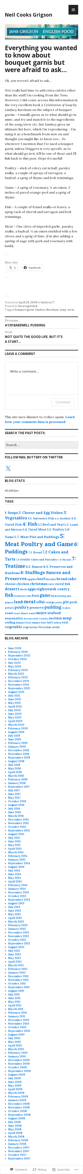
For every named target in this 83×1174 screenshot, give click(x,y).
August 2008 (16, 1118)
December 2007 (18, 1147)
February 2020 (18, 728)
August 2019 (16, 732)
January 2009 (17, 1100)
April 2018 (15, 772)
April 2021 (15, 706)
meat (30, 601)
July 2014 (14, 870)
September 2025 (19, 655)
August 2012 (16, 947)
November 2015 (18, 823)
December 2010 (18, 1020)
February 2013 (17, 925)
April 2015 (15, 848)
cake (71, 578)
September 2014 (19, 863)
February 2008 (18, 1140)
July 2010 (14, 1038)
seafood (54, 613)
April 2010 (15, 1045)
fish (9, 595)
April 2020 (15, 721)
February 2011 (17, 1012)
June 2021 (14, 699)
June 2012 (14, 954)
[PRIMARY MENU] (73, 10)
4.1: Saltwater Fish (41, 518)
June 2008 (15, 1125)
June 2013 (14, 910)
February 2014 (17, 885)
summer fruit (38, 622)
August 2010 (16, 1034)
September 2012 (19, 943)
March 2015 (16, 852)
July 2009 (14, 1078)
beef (41, 579)
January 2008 (17, 1144)
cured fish (62, 584)
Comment (63, 402)
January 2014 (17, 889)
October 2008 (17, 1111)
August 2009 (16, 1074)
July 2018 (14, 765)
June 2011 (14, 998)
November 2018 (18, 754)
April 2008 (15, 1133)
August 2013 (16, 903)
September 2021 (19, 688)
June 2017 (14, 794)
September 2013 (19, 899)
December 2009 (19, 1060)
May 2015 (14, 845)
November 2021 (18, 684)
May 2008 (14, 1129)
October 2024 (17, 659)
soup (63, 309)
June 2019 (14, 739)
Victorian (44, 627)
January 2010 (17, 1056)
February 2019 (17, 743)
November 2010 (18, 1023)
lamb (18, 601)
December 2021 (18, 681)
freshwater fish (22, 595)
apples (32, 579)
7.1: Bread (35, 552)
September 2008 (19, 1114)
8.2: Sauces (34, 567)
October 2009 (17, 1067)
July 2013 (14, 907)
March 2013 (16, 921)
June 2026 (14, 648)
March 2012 (16, 965)
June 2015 (14, 841)
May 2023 (14, 666)
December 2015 (18, 819)
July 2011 (14, 994)
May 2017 (14, 797)
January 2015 (16, 859)
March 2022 (16, 673)
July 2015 (14, 837)
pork (73, 602)
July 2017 (14, 790)
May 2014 (14, 878)
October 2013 (17, 896)
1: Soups (11, 513)
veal (65, 622)
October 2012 (17, 940)
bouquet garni (24, 309)
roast (9, 613)
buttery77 (47, 302)
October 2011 (17, 983)
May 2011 (14, 1002)
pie (66, 602)
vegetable (13, 627)
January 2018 (17, 783)
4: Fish (30, 524)
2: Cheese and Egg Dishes (41, 512)
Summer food (23, 622)
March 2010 (16, 1049)
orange (50, 602)
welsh (56, 627)
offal (40, 602)
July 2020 (14, 710)
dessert (12, 588)
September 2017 (19, 786)
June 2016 (14, 812)
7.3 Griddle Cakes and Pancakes (37, 559)
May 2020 (14, 717)
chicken (22, 584)
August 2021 (16, 692)
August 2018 (16, 761)
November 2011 (18, 980)
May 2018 (14, 768)
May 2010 (14, 1042)
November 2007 (18, 1151)
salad (32, 613)
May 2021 (14, 703)
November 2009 (19, 1063)
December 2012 (18, 932)
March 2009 (16, 1093)
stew (70, 309)
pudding (52, 607)
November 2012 (18, 936)
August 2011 (16, 991)
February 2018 (17, 779)
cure (51, 584)
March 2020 (16, 725)
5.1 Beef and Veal (51, 524)
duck (23, 589)
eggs (31, 589)
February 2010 (18, 1053)
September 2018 (19, 757)
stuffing (10, 622)
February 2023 (18, 670)
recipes (66, 607)
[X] (8, 469)
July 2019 (14, 735)
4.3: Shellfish (63, 518)
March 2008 (16, 1136)
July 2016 (14, 808)
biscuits (51, 579)
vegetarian (30, 627)
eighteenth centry (53, 589)
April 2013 (15, 918)
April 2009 (15, 1089)
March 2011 (15, 1009)
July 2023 (14, 663)
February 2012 (17, 969)
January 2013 (17, 929)
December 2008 (19, 1104)
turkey (57, 622)
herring (62, 595)
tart (50, 622)
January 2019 (17, 746)
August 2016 (16, 805)
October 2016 (17, 801)
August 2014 (16, 867)
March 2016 (16, 816)
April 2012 (15, 961)
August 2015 (16, 834)
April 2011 (14, 1005)
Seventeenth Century (36, 618)
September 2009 (19, 1071)
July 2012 (14, 950)
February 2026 (18, 652)
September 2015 (19, 830)
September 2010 (19, 1031)
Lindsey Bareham (47, 309)
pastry (58, 602)
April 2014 (15, 881)
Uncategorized (27, 306)
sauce (41, 612)
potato (9, 607)
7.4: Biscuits (64, 559)
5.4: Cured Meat (34, 529)
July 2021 (14, 695)
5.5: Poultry (55, 529)
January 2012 (17, 972)
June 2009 (15, 1082)
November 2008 (19, 1107)
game (45, 595)
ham (54, 595)
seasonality (14, 618)
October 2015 (17, 827)
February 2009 (18, 1096)
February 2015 (17, 856)
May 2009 (14, 1085)
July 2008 (14, 1122)
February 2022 (18, 677)
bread (62, 578)
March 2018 (16, 776)
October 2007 (17, 1155)
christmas (39, 584)
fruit (35, 595)
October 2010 (17, 1027)
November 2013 (18, 892)
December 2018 (18, 750)
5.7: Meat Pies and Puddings (36, 537)
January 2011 (16, 1016)
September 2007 (19, 1158)
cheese (10, 584)
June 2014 (14, 874)
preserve (36, 607)
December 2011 (18, 976)
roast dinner (21, 613)
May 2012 (14, 958)
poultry (22, 607)
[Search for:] (41, 445)
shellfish (55, 618)
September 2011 (19, 987)
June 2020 (15, 714)
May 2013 (14, 914)
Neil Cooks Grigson (28, 14)
